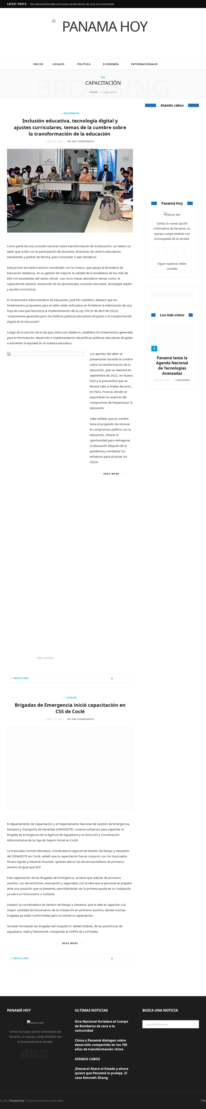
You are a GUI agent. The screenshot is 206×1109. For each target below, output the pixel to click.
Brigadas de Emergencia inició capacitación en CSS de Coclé (70, 708)
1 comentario (182, 380)
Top (203, 1100)
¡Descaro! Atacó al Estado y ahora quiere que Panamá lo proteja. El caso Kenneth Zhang (101, 1073)
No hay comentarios (80, 141)
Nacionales (71, 113)
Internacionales (144, 64)
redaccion (21, 678)
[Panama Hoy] (103, 33)
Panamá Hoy (17, 1100)
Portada (93, 92)
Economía (111, 64)
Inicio (38, 64)
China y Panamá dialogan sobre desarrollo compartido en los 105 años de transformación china (101, 1045)
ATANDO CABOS (172, 156)
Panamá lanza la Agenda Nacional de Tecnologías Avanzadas (172, 365)
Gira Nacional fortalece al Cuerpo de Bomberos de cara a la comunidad (72, 4)
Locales (58, 64)
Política (84, 64)
